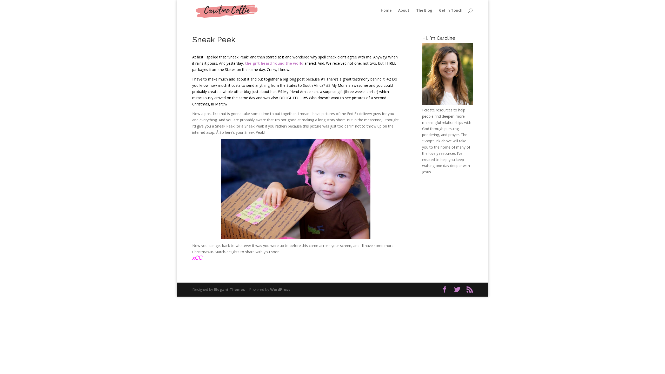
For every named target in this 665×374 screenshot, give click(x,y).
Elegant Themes (229, 289)
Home (386, 11)
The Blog (424, 11)
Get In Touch (450, 11)
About (403, 11)
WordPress (280, 289)
